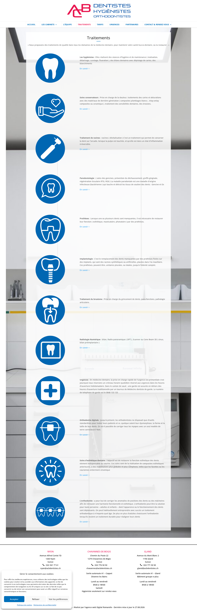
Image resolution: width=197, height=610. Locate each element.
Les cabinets (48, 24)
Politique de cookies (24, 605)
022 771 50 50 (150, 565)
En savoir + (85, 68)
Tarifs (100, 24)
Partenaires (132, 24)
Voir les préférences (58, 599)
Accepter (14, 599)
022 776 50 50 (101, 565)
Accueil (31, 24)
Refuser (35, 599)
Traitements (84, 24)
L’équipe (67, 24)
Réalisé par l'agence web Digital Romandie (93, 607)
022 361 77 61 (52, 565)
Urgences (114, 24)
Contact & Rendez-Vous (156, 24)
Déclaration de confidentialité (45, 605)
